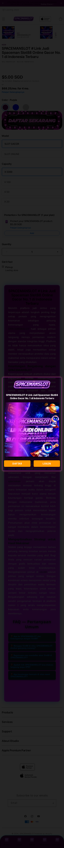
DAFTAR (17, 463)
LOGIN (47, 463)
